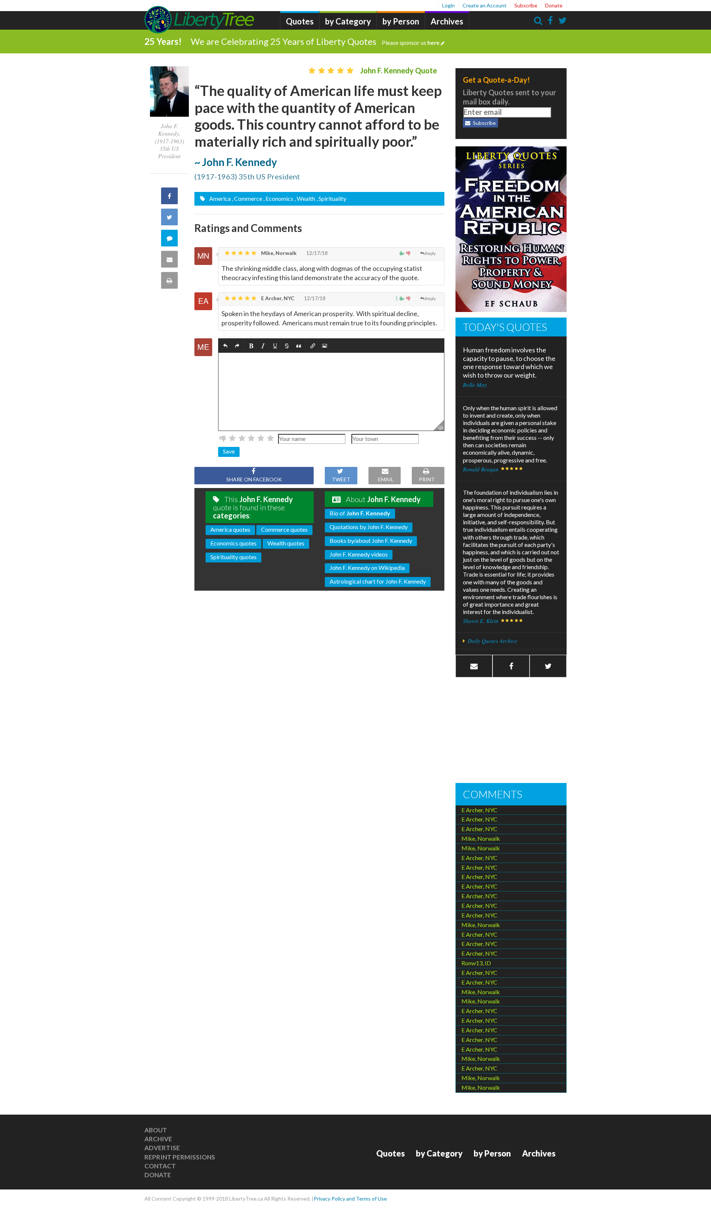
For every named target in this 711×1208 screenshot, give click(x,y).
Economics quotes (233, 543)
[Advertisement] (511, 731)
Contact (160, 1166)
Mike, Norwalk (278, 253)
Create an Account (485, 5)
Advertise (162, 1148)
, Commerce (247, 198)
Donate (554, 5)
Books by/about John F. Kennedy (371, 540)
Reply (430, 253)
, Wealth (304, 198)
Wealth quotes (285, 543)
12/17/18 (316, 253)
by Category (348, 21)
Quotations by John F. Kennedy (369, 526)
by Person (401, 21)
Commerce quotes (284, 529)
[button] (225, 346)
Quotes (300, 21)
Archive (158, 1139)
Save (229, 451)
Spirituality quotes (233, 556)
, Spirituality (331, 198)
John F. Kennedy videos (359, 554)
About (155, 1130)
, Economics (278, 198)
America (219, 198)
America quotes (230, 529)
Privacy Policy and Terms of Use (350, 1198)
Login (448, 5)
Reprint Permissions (179, 1157)
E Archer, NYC (277, 298)
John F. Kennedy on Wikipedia (367, 567)
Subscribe (525, 5)
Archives (447, 21)
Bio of (360, 513)
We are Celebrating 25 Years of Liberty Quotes (315, 41)
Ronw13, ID (476, 962)
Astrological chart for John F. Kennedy (378, 581)
